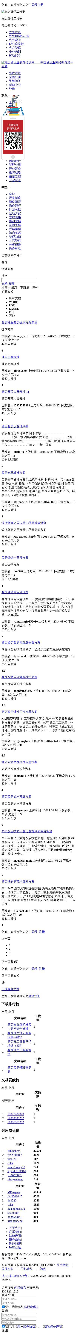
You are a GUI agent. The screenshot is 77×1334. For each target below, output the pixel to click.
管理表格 (15, 217)
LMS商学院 (16, 43)
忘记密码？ (31, 1306)
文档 (4, 283)
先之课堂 (15, 40)
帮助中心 (15, 84)
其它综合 (15, 180)
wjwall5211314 (16, 1171)
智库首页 (15, 73)
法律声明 (15, 1235)
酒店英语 (15, 232)
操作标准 (15, 248)
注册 (40, 4)
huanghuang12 (16, 1167)
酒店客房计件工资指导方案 (19, 711)
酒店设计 (15, 160)
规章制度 (15, 197)
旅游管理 (15, 176)
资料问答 (15, 80)
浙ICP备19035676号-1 (15, 1275)
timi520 (11, 1159)
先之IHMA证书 (19, 36)
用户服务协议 (26, 1326)
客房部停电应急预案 (14, 592)
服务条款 (15, 1239)
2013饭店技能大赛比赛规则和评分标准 (26, 831)
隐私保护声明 (53, 1326)
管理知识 (15, 236)
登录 (34, 4)
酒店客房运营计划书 (14, 426)
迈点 (43, 1268)
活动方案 (15, 213)
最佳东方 (7, 1268)
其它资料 (15, 240)
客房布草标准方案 (13, 472)
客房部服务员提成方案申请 (19, 322)
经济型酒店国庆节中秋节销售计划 (23, 522)
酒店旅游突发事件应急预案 (19, 762)
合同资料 (15, 225)
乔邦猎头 (27, 1268)
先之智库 (15, 47)
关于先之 (15, 1227)
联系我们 (15, 1231)
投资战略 (15, 172)
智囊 (11, 283)
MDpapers (13, 1150)
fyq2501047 (14, 1154)
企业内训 (15, 51)
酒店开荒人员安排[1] (15, 391)
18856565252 (15, 1122)
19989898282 (15, 1118)
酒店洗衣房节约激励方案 (17, 881)
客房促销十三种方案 (14, 557)
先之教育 (63, 1265)
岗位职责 (15, 201)
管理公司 (15, 164)
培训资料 (15, 221)
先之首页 (15, 32)
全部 (12, 194)
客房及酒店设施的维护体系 (19, 677)
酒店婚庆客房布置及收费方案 (20, 642)
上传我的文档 (10, 989)
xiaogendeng (15, 1179)
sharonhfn (13, 1212)
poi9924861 (14, 1175)
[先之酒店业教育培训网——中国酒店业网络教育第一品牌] (38, 66)
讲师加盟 (15, 1243)
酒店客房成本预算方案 (16, 796)
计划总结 (15, 209)
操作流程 (15, 205)
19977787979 (15, 1114)
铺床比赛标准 (10, 357)
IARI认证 (15, 1247)
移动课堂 (15, 55)
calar (10, 1163)
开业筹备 (15, 168)
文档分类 (15, 77)
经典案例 (15, 229)
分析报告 (15, 244)
